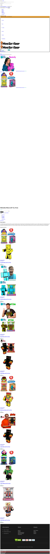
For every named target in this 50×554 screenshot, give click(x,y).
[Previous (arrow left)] (0, 550)
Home (3, 9)
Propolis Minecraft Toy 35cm (20, 87)
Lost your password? (3, 6)
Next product (2, 71)
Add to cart (1, 264)
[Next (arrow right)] (1, 550)
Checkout (35, 533)
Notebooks (3, 38)
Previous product (2, 55)
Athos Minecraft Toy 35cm (5, 446)
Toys (2, 54)
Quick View (1, 297)
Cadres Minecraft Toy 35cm (5, 483)
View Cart (35, 532)
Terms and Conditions (21, 532)
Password (1, 3)
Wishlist (3, 14)
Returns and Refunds (21, 533)
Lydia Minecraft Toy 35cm (5, 520)
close (3, 0)
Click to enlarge (2, 205)
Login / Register (36, 530)
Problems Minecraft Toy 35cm (5, 299)
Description (3, 219)
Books (3, 12)
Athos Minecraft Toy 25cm (5, 373)
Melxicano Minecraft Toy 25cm (6, 410)
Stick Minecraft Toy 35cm (5, 336)
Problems (7, 212)
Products (19, 531)
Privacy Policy (20, 534)
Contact (35, 531)
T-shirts (3, 10)
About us (19, 530)
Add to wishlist (2, 260)
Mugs (3, 11)
